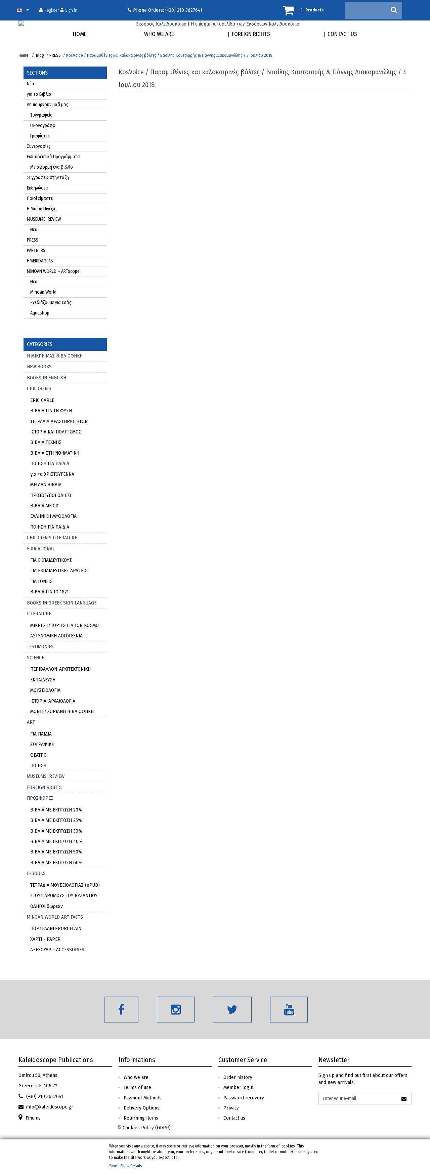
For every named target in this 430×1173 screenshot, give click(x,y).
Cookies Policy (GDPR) (147, 1128)
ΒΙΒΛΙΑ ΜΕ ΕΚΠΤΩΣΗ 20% (56, 810)
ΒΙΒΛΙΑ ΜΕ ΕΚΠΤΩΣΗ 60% (56, 863)
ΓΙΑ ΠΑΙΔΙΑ (41, 734)
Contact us (234, 1118)
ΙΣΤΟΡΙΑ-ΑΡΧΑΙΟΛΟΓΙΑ (52, 701)
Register (51, 10)
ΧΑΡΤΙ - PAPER (45, 939)
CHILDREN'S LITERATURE (52, 538)
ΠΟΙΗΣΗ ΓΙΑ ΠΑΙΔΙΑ (49, 463)
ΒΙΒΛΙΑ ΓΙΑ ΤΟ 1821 (49, 592)
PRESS (55, 55)
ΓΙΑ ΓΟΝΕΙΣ (41, 581)
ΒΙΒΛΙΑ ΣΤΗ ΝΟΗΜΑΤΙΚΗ (54, 453)
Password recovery (243, 1098)
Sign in (71, 10)
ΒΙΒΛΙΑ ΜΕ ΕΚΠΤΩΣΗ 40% (56, 841)
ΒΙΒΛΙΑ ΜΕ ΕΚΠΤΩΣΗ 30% (56, 831)
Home (23, 55)
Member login (238, 1087)
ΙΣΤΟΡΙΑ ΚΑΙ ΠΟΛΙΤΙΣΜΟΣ (55, 432)
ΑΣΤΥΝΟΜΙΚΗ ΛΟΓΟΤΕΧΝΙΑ (56, 636)
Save (113, 1166)
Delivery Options (142, 1108)
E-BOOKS (36, 873)
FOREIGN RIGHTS (44, 787)
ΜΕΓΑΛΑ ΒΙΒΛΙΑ (45, 484)
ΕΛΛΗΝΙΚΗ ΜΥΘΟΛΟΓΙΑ (53, 516)
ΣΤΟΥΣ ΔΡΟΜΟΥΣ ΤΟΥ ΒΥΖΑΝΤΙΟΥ (63, 895)
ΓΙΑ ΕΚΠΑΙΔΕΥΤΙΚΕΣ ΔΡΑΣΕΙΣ (58, 571)
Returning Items (141, 1118)
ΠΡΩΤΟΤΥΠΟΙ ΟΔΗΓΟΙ (51, 495)
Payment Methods (143, 1098)
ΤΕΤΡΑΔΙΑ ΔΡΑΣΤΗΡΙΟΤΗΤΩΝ (59, 421)
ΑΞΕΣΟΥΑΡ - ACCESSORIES (57, 950)
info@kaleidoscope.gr (49, 1107)
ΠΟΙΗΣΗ (38, 765)
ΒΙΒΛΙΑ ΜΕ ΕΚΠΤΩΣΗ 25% (56, 820)
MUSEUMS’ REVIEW (45, 776)
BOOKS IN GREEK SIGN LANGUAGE (61, 603)
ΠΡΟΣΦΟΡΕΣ (40, 798)
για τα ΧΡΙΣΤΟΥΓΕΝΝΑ (52, 474)
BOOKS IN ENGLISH (46, 378)
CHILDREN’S (39, 388)
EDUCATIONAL (41, 549)
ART (31, 722)
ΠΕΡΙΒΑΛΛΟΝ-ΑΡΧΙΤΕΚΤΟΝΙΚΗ (60, 669)
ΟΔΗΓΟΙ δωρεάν (46, 906)
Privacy (231, 1108)
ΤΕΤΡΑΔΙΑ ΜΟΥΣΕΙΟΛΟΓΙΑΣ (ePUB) (65, 885)
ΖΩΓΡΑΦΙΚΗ (42, 744)
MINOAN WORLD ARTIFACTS (55, 917)
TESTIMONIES (40, 646)
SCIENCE (35, 658)
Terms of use (137, 1087)
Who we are (136, 1077)
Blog (40, 55)
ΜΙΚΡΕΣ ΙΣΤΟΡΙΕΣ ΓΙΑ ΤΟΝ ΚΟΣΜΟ (64, 625)
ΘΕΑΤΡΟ (38, 755)
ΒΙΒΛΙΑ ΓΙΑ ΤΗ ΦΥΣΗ (51, 411)
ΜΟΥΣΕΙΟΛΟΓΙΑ (45, 690)
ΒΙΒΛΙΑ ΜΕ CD (44, 506)
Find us (33, 1118)
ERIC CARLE (42, 400)
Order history (237, 1077)
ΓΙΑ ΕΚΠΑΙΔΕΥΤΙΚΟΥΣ (51, 560)
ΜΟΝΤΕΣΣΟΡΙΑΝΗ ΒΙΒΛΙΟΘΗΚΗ (62, 711)
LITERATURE (39, 614)
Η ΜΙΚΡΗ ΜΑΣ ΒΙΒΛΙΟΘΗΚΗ (55, 356)
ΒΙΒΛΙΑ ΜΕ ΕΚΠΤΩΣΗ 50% (56, 852)
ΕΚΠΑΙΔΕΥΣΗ (42, 680)
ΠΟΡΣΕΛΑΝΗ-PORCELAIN (55, 928)
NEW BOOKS (39, 367)
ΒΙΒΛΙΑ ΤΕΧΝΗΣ (45, 442)
